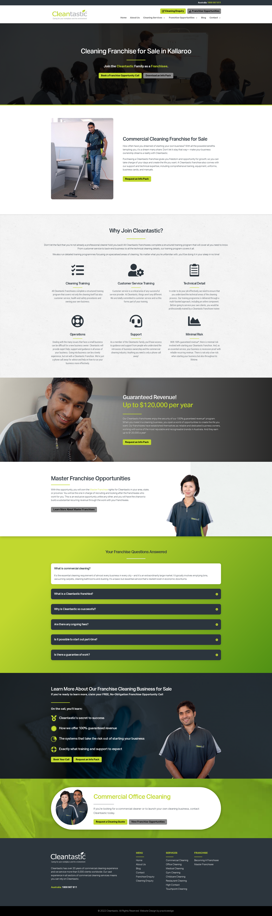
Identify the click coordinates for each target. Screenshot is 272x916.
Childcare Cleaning (175, 877)
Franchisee (159, 66)
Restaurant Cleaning (176, 881)
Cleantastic (125, 66)
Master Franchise (99, 490)
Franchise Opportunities (205, 11)
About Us (135, 18)
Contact (214, 18)
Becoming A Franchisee (206, 860)
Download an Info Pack (158, 75)
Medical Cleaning (175, 868)
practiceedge (167, 911)
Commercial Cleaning (177, 860)
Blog (203, 18)
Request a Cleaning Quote (110, 822)
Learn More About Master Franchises (74, 509)
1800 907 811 (214, 3)
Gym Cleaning (173, 872)
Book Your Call (61, 759)
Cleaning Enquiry (174, 11)
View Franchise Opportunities (148, 822)
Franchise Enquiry (145, 877)
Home (123, 18)
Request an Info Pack (137, 179)
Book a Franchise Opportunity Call (120, 75)
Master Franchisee (203, 864)
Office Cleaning (174, 864)
